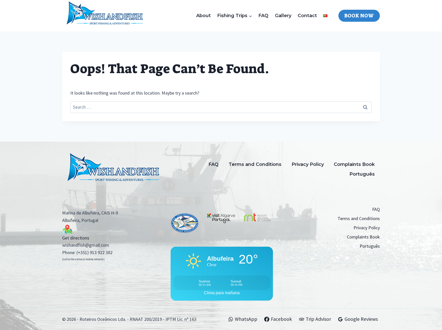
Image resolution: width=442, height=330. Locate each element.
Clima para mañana (222, 293)
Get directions (75, 238)
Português (362, 174)
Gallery (283, 15)
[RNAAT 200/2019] (257, 222)
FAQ (263, 15)
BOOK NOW (359, 15)
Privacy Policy (308, 164)
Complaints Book (354, 164)
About (203, 15)
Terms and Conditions (255, 164)
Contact (307, 15)
